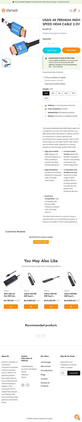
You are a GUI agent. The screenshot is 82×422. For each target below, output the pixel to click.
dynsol (35, 418)
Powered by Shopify (45, 418)
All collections (46, 370)
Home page (46, 362)
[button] (71, 10)
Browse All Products (45, 384)
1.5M (46, 93)
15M (73, 93)
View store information (55, 83)
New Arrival (45, 366)
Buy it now (71, 50)
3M (53, 93)
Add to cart (51, 50)
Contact (44, 379)
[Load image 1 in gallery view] (6, 63)
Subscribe (74, 373)
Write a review (41, 242)
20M (46, 98)
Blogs (43, 374)
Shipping (46, 33)
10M (66, 93)
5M (59, 93)
